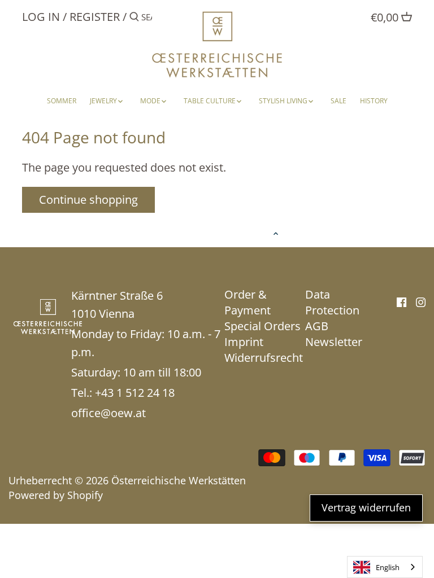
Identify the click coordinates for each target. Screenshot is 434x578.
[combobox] (385, 567)
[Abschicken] (134, 19)
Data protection (332, 302)
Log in (41, 16)
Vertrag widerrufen (366, 507)
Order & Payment (247, 302)
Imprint (243, 341)
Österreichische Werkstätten (178, 480)
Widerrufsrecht (263, 357)
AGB (316, 326)
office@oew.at (108, 413)
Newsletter (333, 341)
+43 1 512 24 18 (135, 392)
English (388, 567)
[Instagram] (421, 301)
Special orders (262, 326)
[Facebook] (401, 301)
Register (95, 16)
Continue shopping (88, 199)
